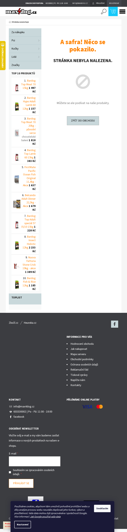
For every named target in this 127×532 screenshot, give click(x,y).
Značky (15, 65)
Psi (13, 40)
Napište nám (77, 380)
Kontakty (75, 385)
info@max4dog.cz (23, 406)
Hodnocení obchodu (82, 344)
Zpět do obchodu (83, 121)
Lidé (13, 57)
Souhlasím (102, 508)
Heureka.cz (30, 323)
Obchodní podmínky (81, 359)
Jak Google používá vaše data (45, 516)
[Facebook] (114, 324)
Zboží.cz (13, 323)
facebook (18, 417)
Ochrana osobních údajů (84, 365)
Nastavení (22, 524)
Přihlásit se (21, 483)
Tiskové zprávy (79, 375)
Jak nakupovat (78, 349)
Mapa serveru (78, 354)
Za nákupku (17, 32)
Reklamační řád (79, 370)
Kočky (14, 49)
